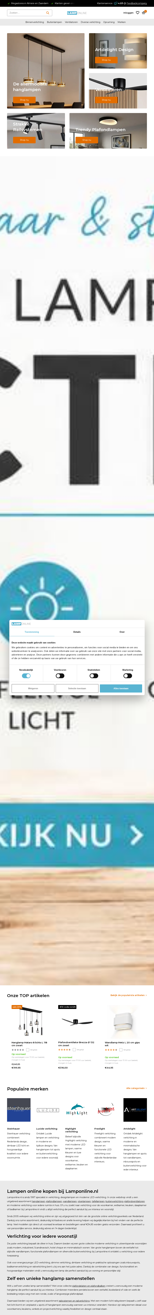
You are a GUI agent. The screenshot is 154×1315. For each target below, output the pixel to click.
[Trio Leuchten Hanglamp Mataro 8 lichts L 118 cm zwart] (30, 1022)
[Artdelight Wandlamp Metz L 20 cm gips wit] (123, 1022)
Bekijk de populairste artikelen (128, 995)
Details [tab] (77, 632)
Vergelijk (33, 1050)
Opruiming (109, 22)
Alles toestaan (121, 688)
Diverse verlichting (90, 22)
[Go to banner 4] (36, 131)
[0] (142, 13)
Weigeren (33, 688)
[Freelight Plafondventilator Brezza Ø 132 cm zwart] (77, 1022)
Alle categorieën (135, 1088)
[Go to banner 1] (46, 70)
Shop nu (24, 100)
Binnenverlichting (34, 22)
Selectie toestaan (77, 688)
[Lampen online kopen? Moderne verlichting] (77, 13)
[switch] (60, 675)
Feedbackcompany (137, 3)
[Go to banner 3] (118, 90)
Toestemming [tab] (32, 632)
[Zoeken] (47, 12)
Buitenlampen (54, 22)
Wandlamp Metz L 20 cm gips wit (122, 1044)
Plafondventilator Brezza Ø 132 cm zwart (76, 1044)
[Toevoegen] (47, 1070)
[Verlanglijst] (137, 13)
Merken (122, 22)
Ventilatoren (71, 22)
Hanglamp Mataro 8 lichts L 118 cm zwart (29, 1044)
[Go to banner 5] (108, 131)
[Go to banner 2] (118, 51)
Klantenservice (104, 3)
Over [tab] (122, 632)
